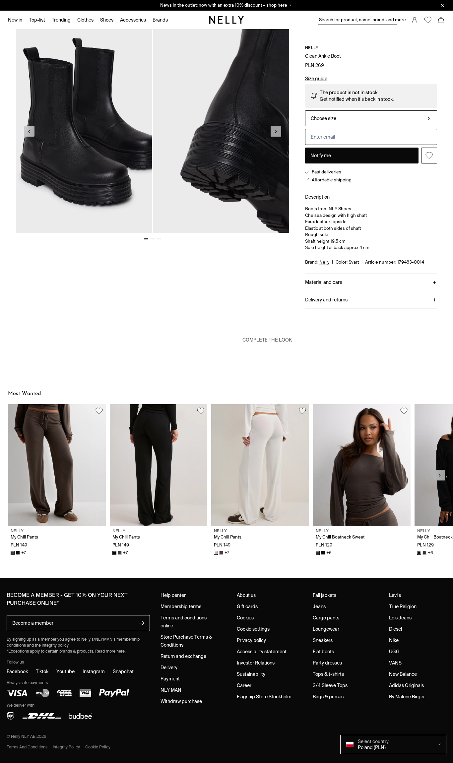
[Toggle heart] (429, 155)
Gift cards (247, 606)
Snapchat (123, 671)
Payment (170, 679)
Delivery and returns (326, 300)
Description (317, 197)
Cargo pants (326, 618)
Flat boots (323, 652)
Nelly (312, 47)
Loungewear (326, 629)
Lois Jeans (400, 618)
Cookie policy (97, 746)
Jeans (319, 606)
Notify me (320, 156)
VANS (395, 663)
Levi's (395, 595)
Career (244, 685)
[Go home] (226, 20)
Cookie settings (253, 629)
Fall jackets (324, 595)
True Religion (403, 606)
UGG (394, 652)
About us (246, 595)
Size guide (316, 78)
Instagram (94, 671)
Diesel (395, 629)
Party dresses (327, 663)
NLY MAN (171, 690)
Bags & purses (328, 697)
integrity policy (55, 645)
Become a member (32, 623)
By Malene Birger (407, 697)
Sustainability (251, 674)
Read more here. (110, 651)
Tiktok (42, 671)
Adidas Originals (406, 685)
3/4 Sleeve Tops (330, 685)
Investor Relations (256, 663)
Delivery (169, 667)
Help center (173, 595)
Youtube (65, 671)
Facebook (17, 671)
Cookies (245, 618)
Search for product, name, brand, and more (358, 20)
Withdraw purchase (181, 701)
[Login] (415, 20)
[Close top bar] (442, 5)
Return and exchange (183, 656)
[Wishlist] (428, 20)
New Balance (403, 674)
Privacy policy (251, 640)
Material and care (323, 282)
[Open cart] (441, 20)
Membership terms (181, 606)
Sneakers (323, 640)
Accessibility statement (262, 652)
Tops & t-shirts (328, 674)
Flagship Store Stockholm (264, 697)
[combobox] (371, 118)
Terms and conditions (27, 746)
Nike (394, 640)
